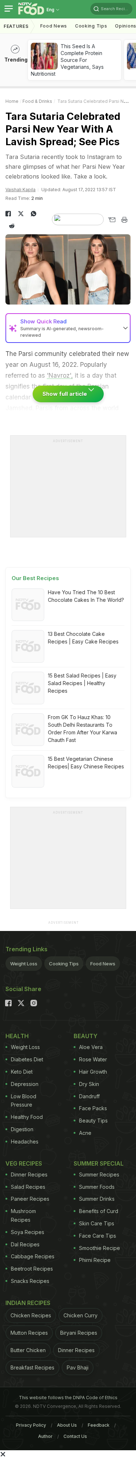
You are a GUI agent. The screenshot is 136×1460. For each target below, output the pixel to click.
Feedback (99, 1425)
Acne (85, 1133)
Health (17, 1036)
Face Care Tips (97, 1236)
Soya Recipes (27, 1232)
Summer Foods (97, 1187)
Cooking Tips (64, 963)
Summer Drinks (97, 1199)
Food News (53, 26)
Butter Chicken (28, 1350)
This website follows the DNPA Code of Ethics (68, 1397)
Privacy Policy (31, 1425)
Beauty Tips (93, 1120)
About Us (67, 1425)
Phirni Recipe (95, 1260)
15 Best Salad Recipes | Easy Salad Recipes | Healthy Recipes (82, 683)
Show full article (65, 393)
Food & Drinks (37, 101)
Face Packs (93, 1108)
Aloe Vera (91, 1047)
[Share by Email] (111, 220)
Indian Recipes (27, 1302)
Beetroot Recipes (32, 1269)
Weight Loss (23, 963)
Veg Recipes (23, 1163)
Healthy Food (27, 1117)
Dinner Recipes (29, 1174)
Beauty (86, 1036)
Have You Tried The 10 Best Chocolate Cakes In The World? (86, 596)
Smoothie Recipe (99, 1248)
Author (45, 1436)
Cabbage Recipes (32, 1256)
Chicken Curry (80, 1315)
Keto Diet (22, 1072)
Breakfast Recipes (32, 1367)
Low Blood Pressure (23, 1100)
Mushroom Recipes (23, 1215)
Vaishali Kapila (20, 189)
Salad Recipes (28, 1187)
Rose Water (93, 1059)
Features (16, 26)
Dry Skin (89, 1084)
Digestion (22, 1129)
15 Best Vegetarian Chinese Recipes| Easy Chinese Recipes (86, 762)
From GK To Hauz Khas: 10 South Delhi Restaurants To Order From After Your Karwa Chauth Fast (82, 728)
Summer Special (99, 1163)
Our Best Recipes (35, 578)
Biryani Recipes (78, 1333)
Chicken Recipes (31, 1315)
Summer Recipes (99, 1174)
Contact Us (75, 1436)
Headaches (24, 1141)
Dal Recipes (25, 1244)
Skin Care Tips (96, 1223)
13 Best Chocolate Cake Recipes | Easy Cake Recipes (83, 638)
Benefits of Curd (98, 1211)
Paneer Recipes (30, 1199)
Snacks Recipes (30, 1281)
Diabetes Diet (27, 1059)
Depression (24, 1084)
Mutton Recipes (29, 1333)
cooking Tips (91, 26)
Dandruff (89, 1096)
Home (11, 101)
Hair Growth (93, 1072)
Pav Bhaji (77, 1367)
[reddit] (11, 226)
